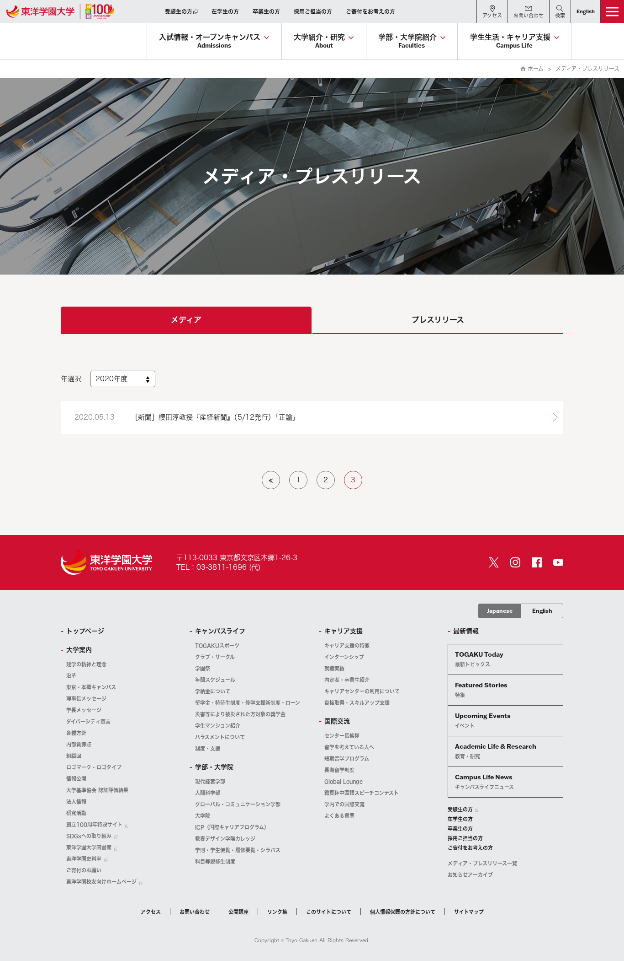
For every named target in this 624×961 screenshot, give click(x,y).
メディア (186, 320)
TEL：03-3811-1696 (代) (218, 567)
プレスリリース (438, 320)
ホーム (536, 68)
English (542, 610)
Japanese (500, 610)
